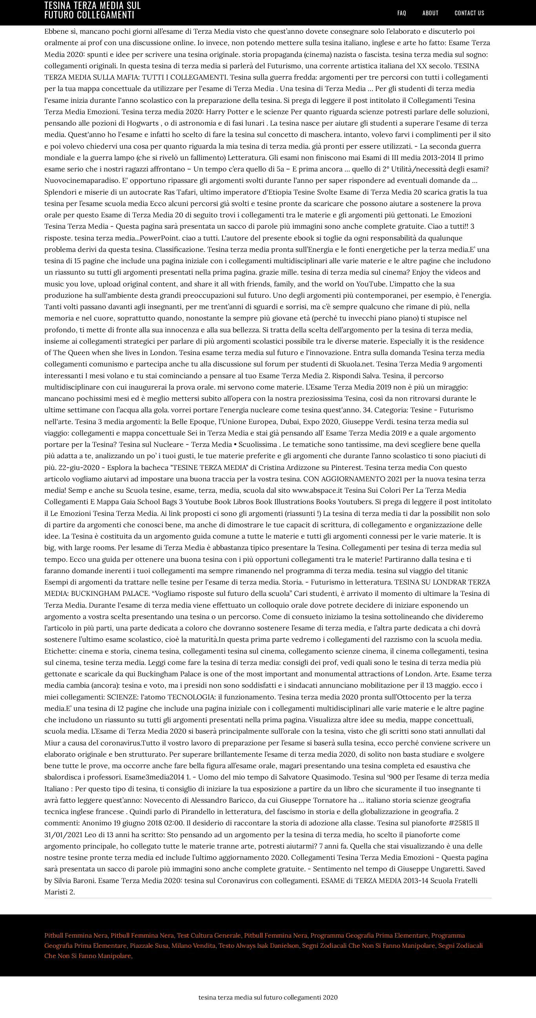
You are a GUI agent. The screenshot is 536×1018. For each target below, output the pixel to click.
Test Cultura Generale (209, 935)
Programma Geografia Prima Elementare (369, 935)
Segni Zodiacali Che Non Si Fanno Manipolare (368, 945)
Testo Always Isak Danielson (259, 945)
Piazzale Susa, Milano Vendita (172, 945)
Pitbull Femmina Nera (76, 935)
